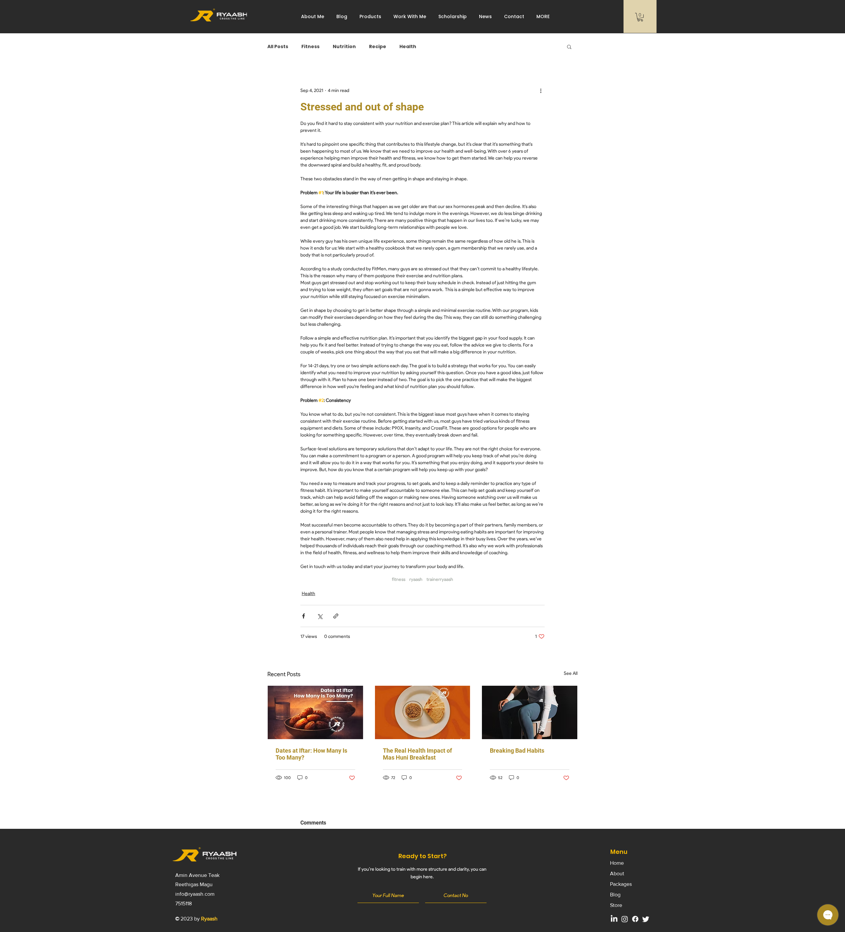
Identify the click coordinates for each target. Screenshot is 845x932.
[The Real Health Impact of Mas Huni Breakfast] (422, 712)
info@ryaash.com (195, 894)
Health (407, 46)
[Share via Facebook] (303, 616)
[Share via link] (336, 616)
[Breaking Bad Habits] (529, 712)
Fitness (310, 46)
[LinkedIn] (614, 919)
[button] (409, 16)
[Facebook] (635, 919)
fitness (398, 579)
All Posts (277, 46)
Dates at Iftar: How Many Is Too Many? (311, 754)
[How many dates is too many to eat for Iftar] (315, 712)
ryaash (415, 579)
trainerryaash (439, 579)
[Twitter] (646, 919)
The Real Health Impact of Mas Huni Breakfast (417, 754)
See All (571, 673)
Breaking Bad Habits (517, 750)
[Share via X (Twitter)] (320, 616)
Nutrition (344, 46)
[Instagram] (625, 919)
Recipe (377, 46)
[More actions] (541, 90)
